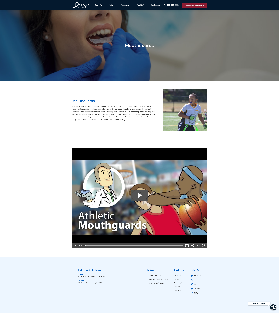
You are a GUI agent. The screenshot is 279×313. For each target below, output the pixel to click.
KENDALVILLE (83, 274)
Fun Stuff (140, 5)
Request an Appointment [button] (194, 5)
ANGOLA (81, 281)
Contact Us (155, 5)
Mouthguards (139, 45)
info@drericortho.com (156, 283)
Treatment (125, 5)
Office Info (97, 5)
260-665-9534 (159, 275)
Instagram (197, 280)
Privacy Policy (195, 305)
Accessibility (184, 305)
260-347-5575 (162, 279)
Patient (111, 5)
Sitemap (204, 305)
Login (107, 305)
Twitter (196, 284)
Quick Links (179, 270)
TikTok (196, 293)
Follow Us (195, 270)
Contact (150, 270)
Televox (102, 305)
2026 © (90, 305)
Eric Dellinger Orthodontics (89, 270)
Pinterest (197, 289)
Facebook (197, 275)
